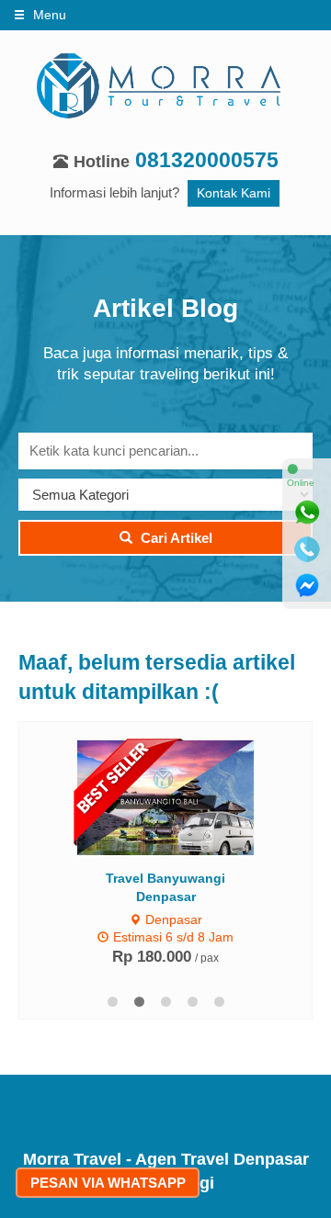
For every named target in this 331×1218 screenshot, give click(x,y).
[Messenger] (307, 586)
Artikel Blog (165, 308)
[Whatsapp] (307, 512)
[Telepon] (307, 549)
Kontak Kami (233, 193)
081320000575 (207, 160)
